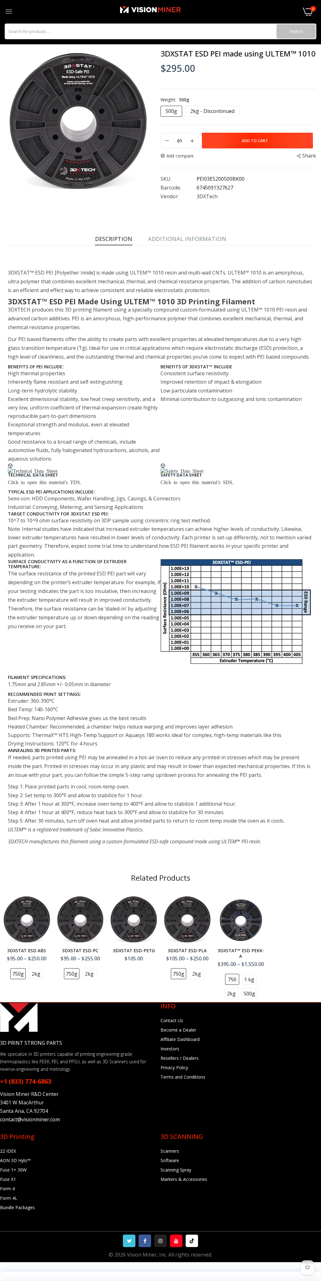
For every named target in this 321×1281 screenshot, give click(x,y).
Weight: (174, 100)
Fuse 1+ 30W (13, 1170)
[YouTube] (176, 1241)
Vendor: (169, 196)
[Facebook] (145, 1241)
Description (113, 239)
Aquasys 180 (140, 735)
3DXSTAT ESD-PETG (134, 950)
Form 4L (8, 1198)
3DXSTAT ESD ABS (26, 950)
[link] (308, 1229)
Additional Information (187, 239)
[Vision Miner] (157, 12)
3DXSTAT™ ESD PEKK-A (241, 953)
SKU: (165, 179)
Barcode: (170, 187)
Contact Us (171, 1020)
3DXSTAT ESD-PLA (187, 950)
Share (309, 155)
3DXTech (207, 196)
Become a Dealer (178, 1030)
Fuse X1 (8, 1179)
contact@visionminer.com (30, 1119)
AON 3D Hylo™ (15, 1160)
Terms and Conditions (182, 1077)
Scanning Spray (175, 1170)
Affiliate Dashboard (180, 1039)
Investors (169, 1049)
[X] (129, 1241)
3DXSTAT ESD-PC (80, 950)
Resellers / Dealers (179, 1058)
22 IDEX (8, 1151)
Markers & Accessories (183, 1179)
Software (169, 1160)
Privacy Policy (174, 1067)
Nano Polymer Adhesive (60, 718)
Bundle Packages (17, 1207)
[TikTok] (192, 1241)
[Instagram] (160, 1241)
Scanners (169, 1151)
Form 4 (7, 1189)
